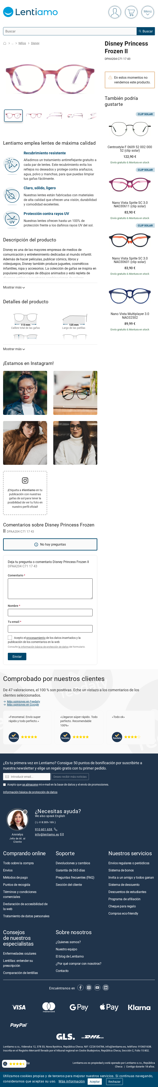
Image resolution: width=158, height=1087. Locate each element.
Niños (22, 43)
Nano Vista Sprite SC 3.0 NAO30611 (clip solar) (130, 204)
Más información (72, 1081)
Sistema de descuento (123, 884)
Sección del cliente (69, 884)
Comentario (16, 575)
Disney (35, 43)
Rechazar (114, 1082)
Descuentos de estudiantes (127, 892)
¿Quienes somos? (68, 942)
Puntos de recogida (16, 884)
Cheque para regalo (122, 906)
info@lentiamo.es (47, 834)
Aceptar (95, 1082)
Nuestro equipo (66, 949)
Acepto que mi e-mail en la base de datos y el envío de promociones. (58, 784)
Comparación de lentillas (20, 972)
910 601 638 (44, 829)
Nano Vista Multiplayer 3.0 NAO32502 (130, 315)
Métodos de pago (15, 877)
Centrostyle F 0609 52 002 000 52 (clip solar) (130, 148)
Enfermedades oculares (19, 953)
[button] (13, 116)
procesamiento (35, 638)
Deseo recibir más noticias (70, 777)
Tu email (14, 622)
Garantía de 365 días (70, 870)
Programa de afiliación (124, 899)
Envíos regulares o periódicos (129, 863)
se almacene (30, 784)
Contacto (62, 970)
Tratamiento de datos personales (26, 916)
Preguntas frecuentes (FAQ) (75, 877)
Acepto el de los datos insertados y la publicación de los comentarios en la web (46, 642)
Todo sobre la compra (18, 863)
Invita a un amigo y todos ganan (131, 877)
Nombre (14, 606)
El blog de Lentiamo (70, 956)
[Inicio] (4, 43)
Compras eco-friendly (123, 913)
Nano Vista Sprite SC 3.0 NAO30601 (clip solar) (130, 260)
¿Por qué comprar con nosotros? (78, 963)
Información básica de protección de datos (30, 792)
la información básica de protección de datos (43, 647)
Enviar (17, 656)
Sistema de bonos (121, 870)
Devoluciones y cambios (73, 863)
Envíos (8, 870)
